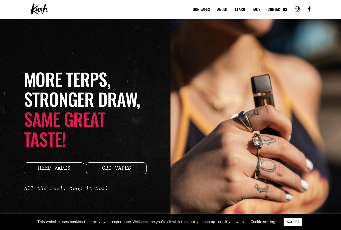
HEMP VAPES (54, 168)
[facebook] (309, 9)
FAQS (256, 9)
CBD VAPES (116, 168)
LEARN (240, 9)
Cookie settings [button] (264, 222)
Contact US (277, 9)
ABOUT (222, 9)
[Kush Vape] (39, 13)
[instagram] (297, 9)
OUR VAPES (201, 9)
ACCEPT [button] (293, 222)
